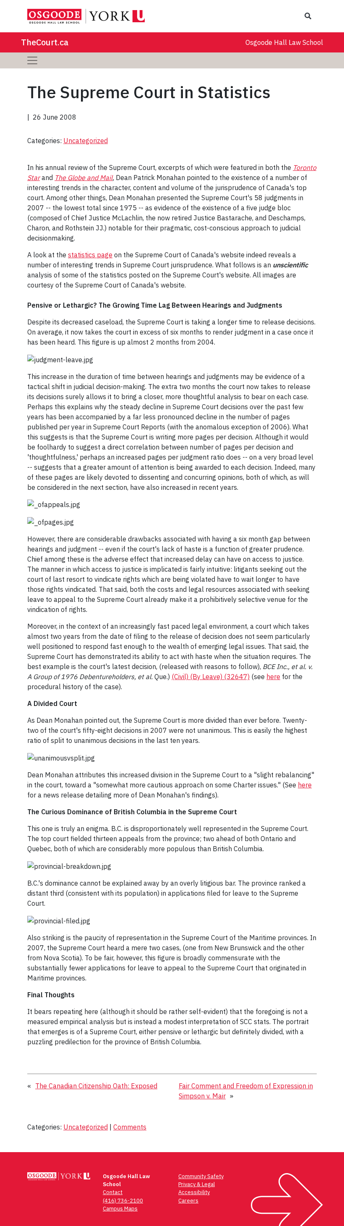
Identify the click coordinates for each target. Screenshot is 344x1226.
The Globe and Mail (83, 177)
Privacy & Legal (196, 1184)
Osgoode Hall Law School (284, 42)
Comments (129, 1127)
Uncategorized (85, 140)
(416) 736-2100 (123, 1200)
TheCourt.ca (44, 42)
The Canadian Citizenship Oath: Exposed (96, 1086)
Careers (188, 1200)
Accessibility (194, 1192)
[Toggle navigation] (32, 60)
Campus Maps (120, 1208)
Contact (112, 1192)
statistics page (90, 255)
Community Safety (201, 1176)
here (273, 676)
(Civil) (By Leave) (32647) (211, 676)
